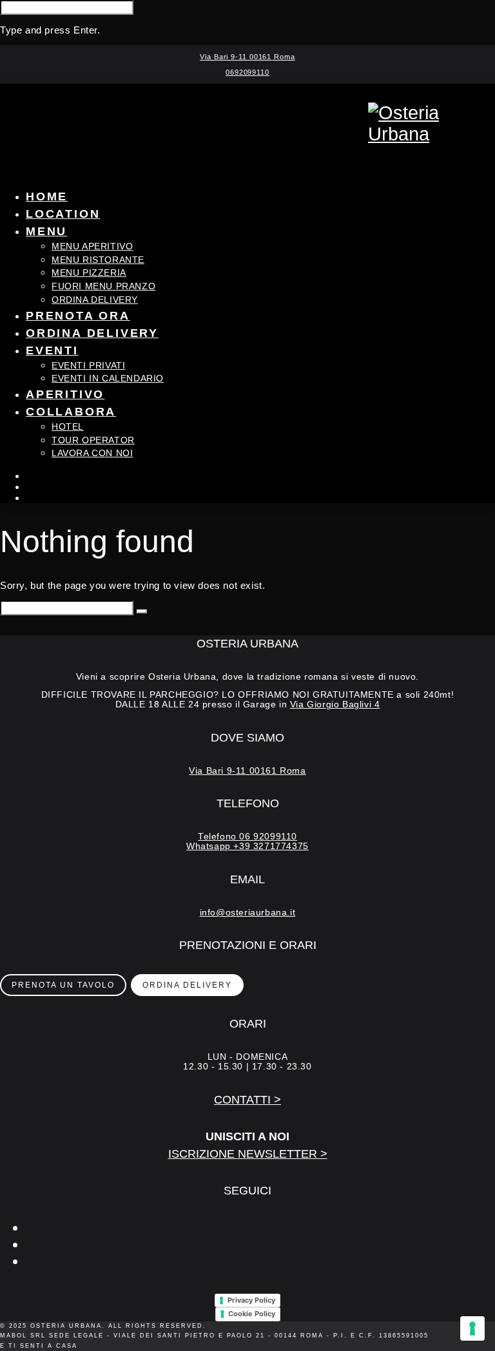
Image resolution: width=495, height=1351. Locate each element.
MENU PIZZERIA (89, 273)
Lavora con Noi (92, 453)
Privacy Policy (251, 1300)
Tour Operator (93, 440)
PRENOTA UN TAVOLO (63, 985)
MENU (46, 231)
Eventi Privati (88, 365)
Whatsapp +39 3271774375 (247, 846)
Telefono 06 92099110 (247, 836)
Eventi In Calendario (108, 378)
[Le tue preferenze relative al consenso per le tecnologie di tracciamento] (472, 1328)
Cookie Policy (251, 1313)
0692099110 (247, 72)
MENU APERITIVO (92, 246)
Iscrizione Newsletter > (247, 1153)
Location (63, 213)
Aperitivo (65, 394)
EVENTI (52, 350)
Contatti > (247, 1099)
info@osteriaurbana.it (248, 912)
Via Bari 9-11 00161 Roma (247, 57)
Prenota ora (78, 315)
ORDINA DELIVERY (95, 300)
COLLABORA (71, 411)
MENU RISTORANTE (98, 260)
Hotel (68, 427)
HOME (47, 196)
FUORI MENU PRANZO (103, 286)
